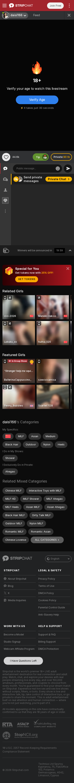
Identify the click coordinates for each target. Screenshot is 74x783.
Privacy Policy (46, 578)
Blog (10, 586)
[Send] (68, 168)
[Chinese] (8, 436)
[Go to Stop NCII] (26, 735)
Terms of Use (46, 586)
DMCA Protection (48, 649)
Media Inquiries (17, 600)
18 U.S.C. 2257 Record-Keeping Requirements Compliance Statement (29, 750)
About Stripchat (17, 578)
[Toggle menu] (4, 5)
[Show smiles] (57, 168)
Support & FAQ (47, 634)
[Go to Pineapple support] (6, 735)
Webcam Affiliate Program (19, 649)
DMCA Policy (46, 593)
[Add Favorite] (6, 157)
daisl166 (9, 422)
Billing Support (47, 641)
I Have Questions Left (23, 660)
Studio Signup (12, 641)
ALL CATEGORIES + (47, 539)
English (55, 558)
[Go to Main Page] (23, 5)
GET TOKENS (26, 279)
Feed (36, 15)
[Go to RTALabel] (8, 724)
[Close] (68, 268)
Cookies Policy (47, 600)
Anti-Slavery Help (48, 614)
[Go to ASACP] (23, 725)
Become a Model (14, 634)
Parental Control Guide (51, 607)
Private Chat (57, 179)
